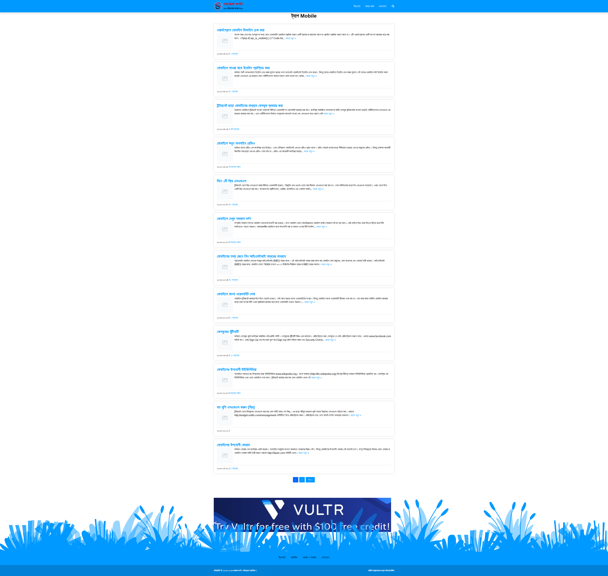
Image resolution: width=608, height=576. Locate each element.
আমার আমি (369, 6)
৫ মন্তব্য (234, 280)
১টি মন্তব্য (234, 129)
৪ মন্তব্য (234, 468)
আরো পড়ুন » (290, 38)
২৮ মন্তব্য (234, 355)
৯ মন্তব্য (234, 91)
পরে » (310, 479)
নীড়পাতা (357, 6)
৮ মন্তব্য (234, 317)
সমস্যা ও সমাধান (309, 557)
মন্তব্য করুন (235, 166)
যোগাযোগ (382, 6)
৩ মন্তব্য (234, 53)
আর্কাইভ (294, 557)
